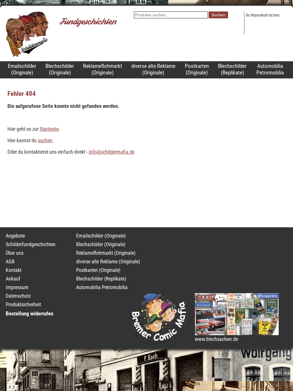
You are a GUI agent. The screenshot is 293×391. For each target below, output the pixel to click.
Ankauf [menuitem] (13, 279)
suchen (45, 140)
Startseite (49, 129)
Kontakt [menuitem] (13, 270)
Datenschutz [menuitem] (18, 296)
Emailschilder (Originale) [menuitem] (22, 69)
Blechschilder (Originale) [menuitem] (59, 69)
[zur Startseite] (27, 55)
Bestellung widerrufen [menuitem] (29, 313)
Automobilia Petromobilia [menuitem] (270, 69)
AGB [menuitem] (10, 261)
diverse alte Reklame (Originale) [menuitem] (153, 69)
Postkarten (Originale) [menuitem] (197, 69)
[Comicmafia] (159, 339)
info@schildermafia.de (111, 152)
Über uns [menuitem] (14, 253)
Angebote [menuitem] (15, 236)
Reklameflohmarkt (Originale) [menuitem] (102, 69)
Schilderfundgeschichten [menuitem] (31, 244)
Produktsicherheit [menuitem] (23, 304)
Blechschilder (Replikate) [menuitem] (232, 69)
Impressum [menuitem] (17, 287)
